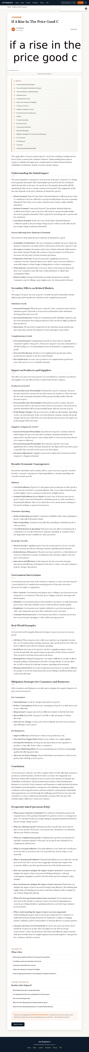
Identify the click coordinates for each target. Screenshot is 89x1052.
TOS (47, 2)
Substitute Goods (21, 95)
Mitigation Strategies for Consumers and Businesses (31, 134)
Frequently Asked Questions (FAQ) (26, 148)
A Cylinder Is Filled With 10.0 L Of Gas (24, 965)
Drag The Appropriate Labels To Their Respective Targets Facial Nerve (34, 973)
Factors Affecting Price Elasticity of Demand (29, 88)
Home (17, 2)
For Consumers (21, 137)
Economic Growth (22, 123)
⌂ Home (80, 2)
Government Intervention (24, 127)
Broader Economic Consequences (26, 113)
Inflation (19, 116)
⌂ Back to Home (18, 1024)
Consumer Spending (22, 120)
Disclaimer (35, 2)
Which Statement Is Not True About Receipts (26, 990)
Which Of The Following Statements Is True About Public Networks (33, 1006)
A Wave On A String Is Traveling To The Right (26, 969)
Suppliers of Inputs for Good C (25, 109)
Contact (28, 2)
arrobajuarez (7, 3)
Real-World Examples (23, 130)
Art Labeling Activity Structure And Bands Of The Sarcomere (31, 994)
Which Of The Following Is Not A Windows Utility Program (30, 1002)
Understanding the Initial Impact (26, 84)
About (22, 2)
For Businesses (21, 141)
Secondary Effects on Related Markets (27, 91)
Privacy (42, 2)
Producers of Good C (23, 106)
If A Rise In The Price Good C (39, 1015)
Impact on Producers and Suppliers (27, 102)
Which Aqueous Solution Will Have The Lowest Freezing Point (31, 957)
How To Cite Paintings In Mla (21, 998)
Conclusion (20, 145)
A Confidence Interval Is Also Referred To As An (27, 961)
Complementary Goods (23, 98)
